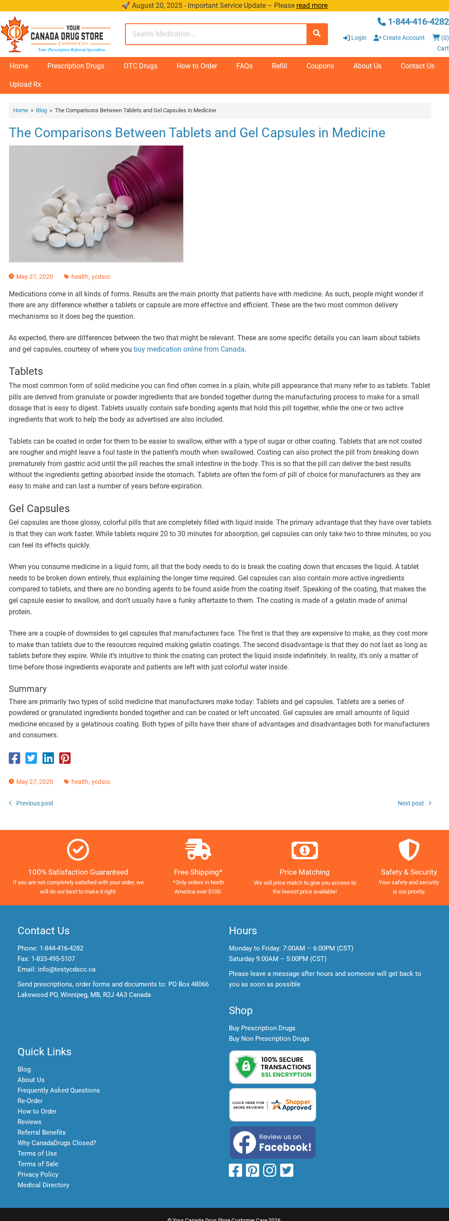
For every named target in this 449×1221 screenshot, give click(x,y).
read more (312, 5)
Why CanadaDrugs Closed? (57, 1143)
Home (19, 66)
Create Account (403, 37)
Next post (411, 803)
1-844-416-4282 (61, 948)
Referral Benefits (42, 1132)
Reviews (30, 1122)
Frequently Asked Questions (59, 1090)
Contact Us (418, 66)
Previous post (34, 803)
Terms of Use (37, 1153)
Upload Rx (25, 84)
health (80, 276)
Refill (279, 66)
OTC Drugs (140, 66)
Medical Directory (43, 1185)
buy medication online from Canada (189, 349)
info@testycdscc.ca (67, 969)
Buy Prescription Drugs (262, 1028)
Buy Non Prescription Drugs (269, 1039)
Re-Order (30, 1101)
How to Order (197, 66)
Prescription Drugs (75, 66)
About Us (367, 66)
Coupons (320, 66)
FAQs (244, 66)
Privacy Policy (38, 1174)
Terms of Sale (38, 1164)
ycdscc (101, 276)
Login (359, 37)
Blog (41, 110)
